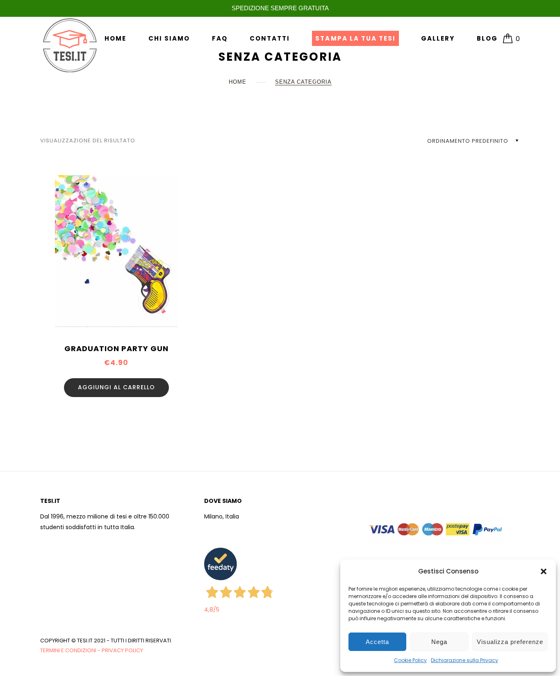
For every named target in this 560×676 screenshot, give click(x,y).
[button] (544, 571)
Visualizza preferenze (510, 641)
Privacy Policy (122, 650)
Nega (439, 641)
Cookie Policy (410, 660)
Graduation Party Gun (116, 348)
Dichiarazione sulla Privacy (464, 660)
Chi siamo (169, 38)
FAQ (220, 38)
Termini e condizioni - (71, 650)
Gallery (438, 38)
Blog (487, 38)
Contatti (270, 38)
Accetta (377, 641)
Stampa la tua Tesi (355, 38)
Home (115, 38)
